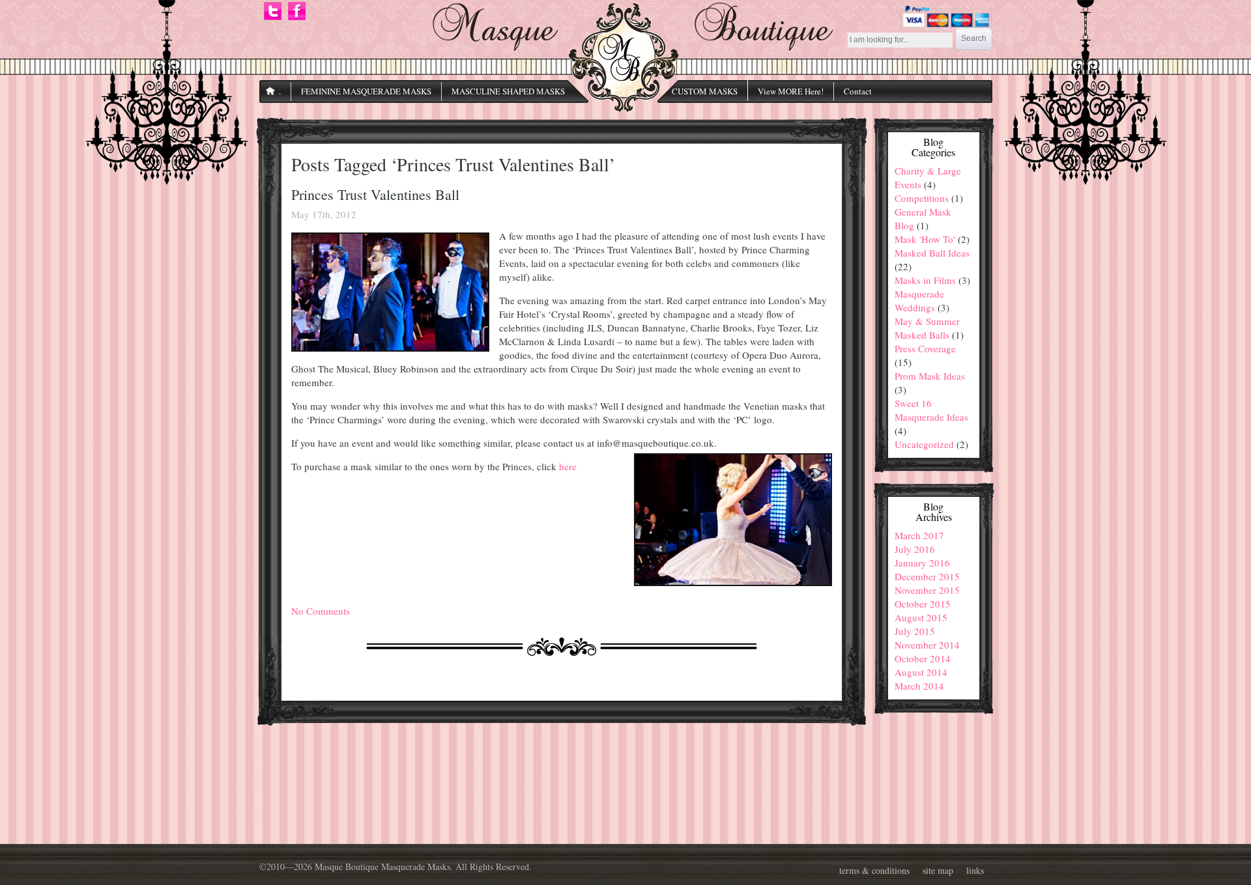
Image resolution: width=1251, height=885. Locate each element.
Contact (858, 91)
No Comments (320, 610)
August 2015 (921, 617)
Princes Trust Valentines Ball (375, 194)
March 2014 (919, 685)
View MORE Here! (791, 91)
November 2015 (927, 590)
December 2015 (927, 576)
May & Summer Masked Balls (927, 328)
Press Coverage (925, 348)
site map (938, 870)
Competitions (922, 197)
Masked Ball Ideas (932, 252)
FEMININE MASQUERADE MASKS (366, 91)
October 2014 (923, 658)
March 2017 (919, 535)
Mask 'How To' (925, 239)
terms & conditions (874, 870)
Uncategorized (924, 444)
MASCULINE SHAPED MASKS (508, 91)
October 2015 (923, 603)
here (568, 466)
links (975, 870)
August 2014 (921, 672)
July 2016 (915, 548)
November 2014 (927, 644)
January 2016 (922, 562)
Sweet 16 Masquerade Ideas (931, 410)
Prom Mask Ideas (930, 375)
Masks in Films (925, 280)
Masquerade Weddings (919, 300)
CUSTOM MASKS (705, 91)
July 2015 (915, 631)
